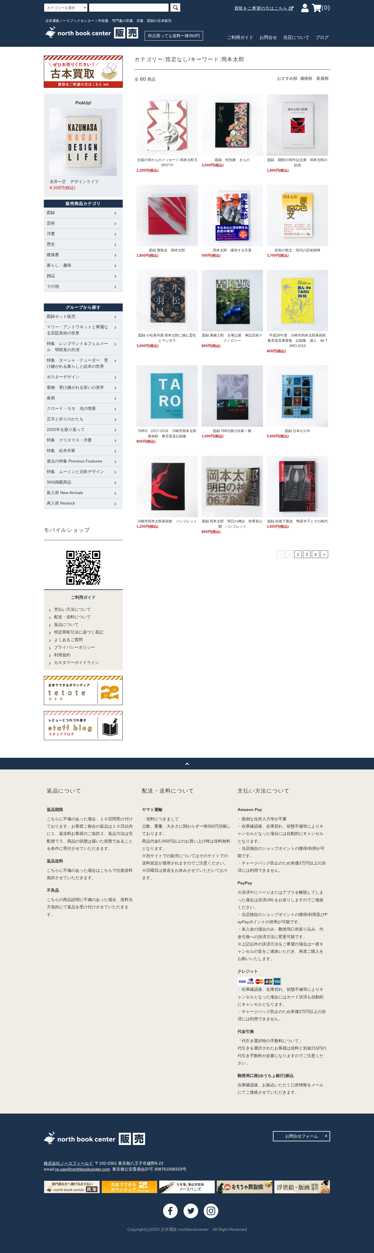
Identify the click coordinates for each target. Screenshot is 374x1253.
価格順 (306, 78)
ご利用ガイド (240, 37)
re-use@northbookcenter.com (82, 1169)
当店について (296, 37)
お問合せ (268, 37)
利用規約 (62, 655)
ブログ (322, 37)
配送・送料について (72, 617)
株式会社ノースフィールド (68, 1163)
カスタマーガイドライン (76, 662)
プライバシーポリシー (74, 647)
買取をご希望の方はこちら (261, 8)
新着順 (322, 78)
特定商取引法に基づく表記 (78, 632)
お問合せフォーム (301, 1136)
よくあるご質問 (68, 639)
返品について (66, 624)
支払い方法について (72, 609)
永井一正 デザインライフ (74, 184)
